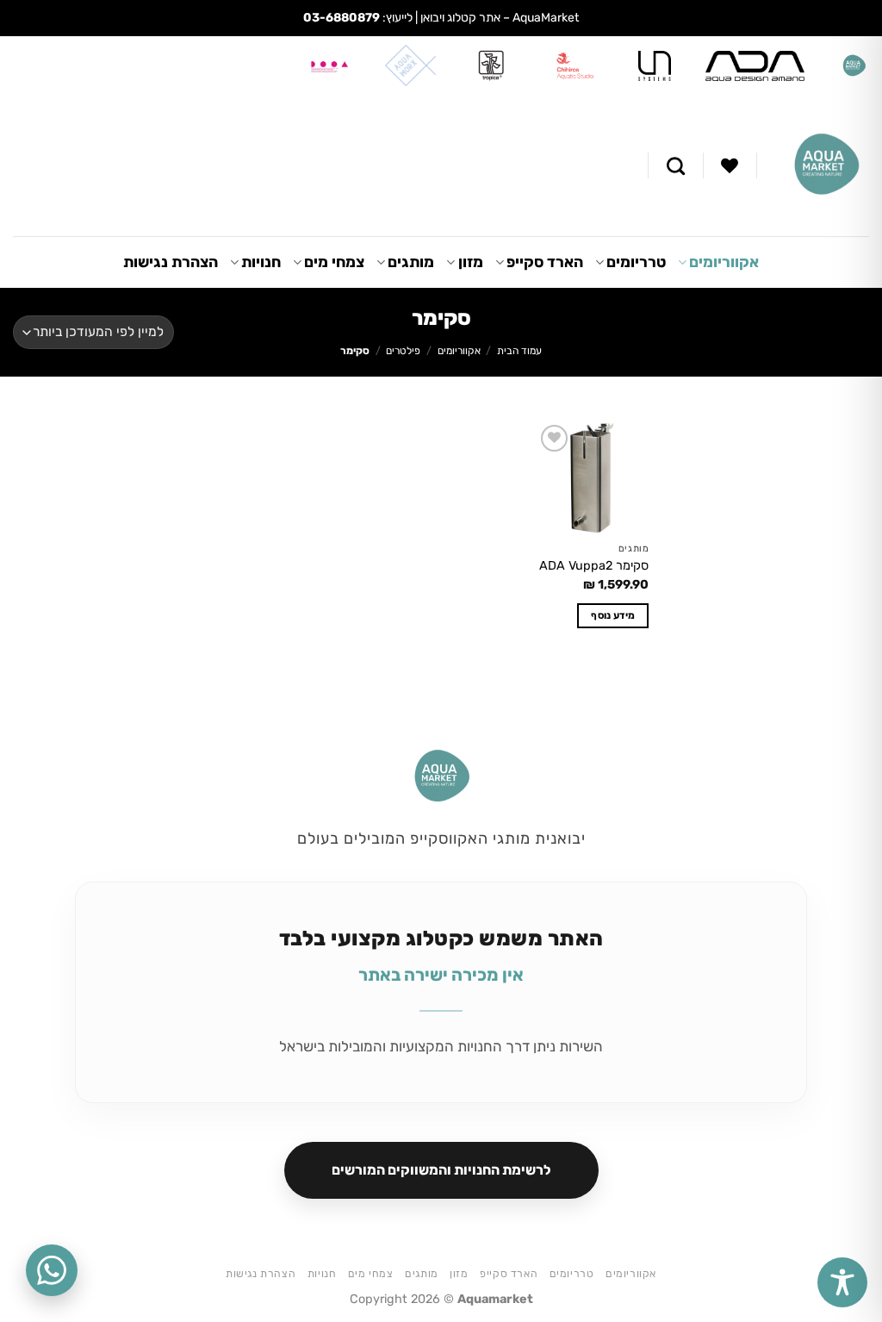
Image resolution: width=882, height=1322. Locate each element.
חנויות (261, 262)
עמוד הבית (519, 351)
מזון (470, 262)
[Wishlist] (729, 165)
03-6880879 (341, 17)
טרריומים (636, 262)
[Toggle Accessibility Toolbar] (842, 1282)
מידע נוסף (613, 615)
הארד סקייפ (544, 262)
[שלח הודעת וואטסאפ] (52, 1270)
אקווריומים (724, 262)
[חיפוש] (676, 166)
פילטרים (403, 351)
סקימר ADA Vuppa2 (594, 565)
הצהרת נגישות (170, 262)
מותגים (411, 262)
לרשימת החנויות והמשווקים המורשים (441, 1170)
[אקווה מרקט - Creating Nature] (826, 165)
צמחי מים (334, 262)
